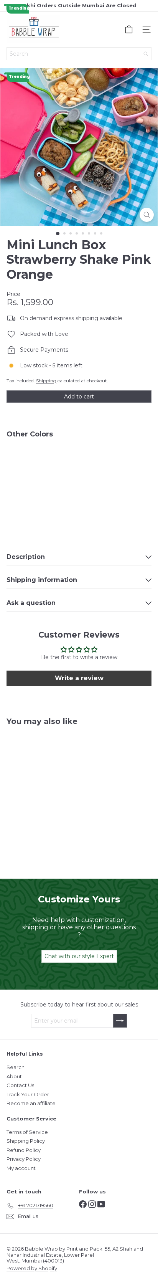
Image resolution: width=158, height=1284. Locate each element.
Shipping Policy (26, 1141)
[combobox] (79, 53)
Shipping (46, 380)
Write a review (79, 678)
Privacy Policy (24, 1159)
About (14, 1076)
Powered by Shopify (32, 1268)
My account (21, 1168)
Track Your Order (28, 1094)
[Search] (145, 53)
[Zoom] (147, 215)
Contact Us (20, 1085)
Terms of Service (27, 1132)
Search (16, 1067)
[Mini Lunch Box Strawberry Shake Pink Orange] (79, 467)
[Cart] (129, 29)
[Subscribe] (120, 1021)
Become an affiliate (31, 1103)
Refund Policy (24, 1150)
